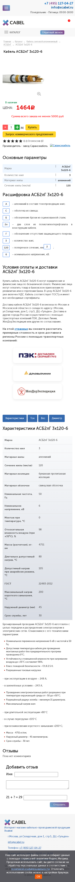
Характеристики (14, 418)
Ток (32, 418)
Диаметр (57, 418)
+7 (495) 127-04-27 (30, 847)
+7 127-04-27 (58, 3)
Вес (43, 418)
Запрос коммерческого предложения (29, 134)
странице (21, 328)
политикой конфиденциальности (30, 869)
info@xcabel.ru (62, 7)
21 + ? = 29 (14, 797)
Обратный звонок (52, 32)
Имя (9, 774)
